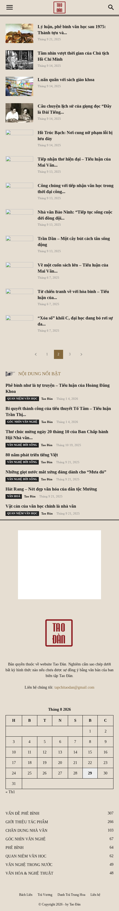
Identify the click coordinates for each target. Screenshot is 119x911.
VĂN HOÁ (13, 496)
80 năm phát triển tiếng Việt (32, 454)
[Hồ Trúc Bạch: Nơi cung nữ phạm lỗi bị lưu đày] (19, 139)
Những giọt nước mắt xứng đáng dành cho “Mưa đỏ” (56, 472)
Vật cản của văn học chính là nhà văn (41, 506)
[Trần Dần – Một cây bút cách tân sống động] (19, 245)
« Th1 (10, 792)
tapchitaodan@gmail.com (74, 687)
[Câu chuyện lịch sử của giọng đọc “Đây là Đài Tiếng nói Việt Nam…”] (19, 112)
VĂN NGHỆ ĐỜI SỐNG (22, 444)
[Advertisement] (59, 564)
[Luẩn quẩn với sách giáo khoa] (19, 86)
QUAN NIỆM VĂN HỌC (22, 398)
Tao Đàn (47, 398)
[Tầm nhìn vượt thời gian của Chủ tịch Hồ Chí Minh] (19, 60)
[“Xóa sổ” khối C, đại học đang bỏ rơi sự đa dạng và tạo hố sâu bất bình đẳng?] (19, 324)
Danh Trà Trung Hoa (71, 895)
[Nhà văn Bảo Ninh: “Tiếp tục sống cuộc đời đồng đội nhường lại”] (19, 218)
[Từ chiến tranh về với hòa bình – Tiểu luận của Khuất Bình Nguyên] (19, 298)
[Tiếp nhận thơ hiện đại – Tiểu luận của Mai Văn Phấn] (19, 165)
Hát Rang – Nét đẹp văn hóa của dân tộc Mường (51, 489)
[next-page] (81, 354)
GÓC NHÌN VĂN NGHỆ (22, 421)
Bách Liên (25, 895)
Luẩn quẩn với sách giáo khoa (66, 79)
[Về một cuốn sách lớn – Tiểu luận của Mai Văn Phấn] (19, 271)
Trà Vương (45, 895)
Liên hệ (95, 895)
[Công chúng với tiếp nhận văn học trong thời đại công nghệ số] (19, 192)
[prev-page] (35, 354)
